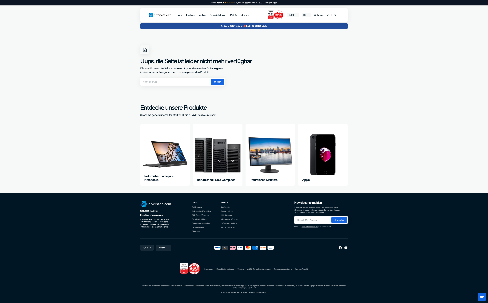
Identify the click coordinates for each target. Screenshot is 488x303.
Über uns (196, 231)
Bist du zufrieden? (228, 227)
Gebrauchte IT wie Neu (201, 211)
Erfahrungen (197, 207)
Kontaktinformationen (225, 269)
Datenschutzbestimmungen (309, 226)
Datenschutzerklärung (283, 269)
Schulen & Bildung (199, 219)
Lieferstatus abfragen (229, 223)
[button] (319, 15)
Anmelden (339, 220)
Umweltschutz (198, 227)
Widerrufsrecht (301, 269)
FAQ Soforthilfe (227, 211)
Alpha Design (262, 292)
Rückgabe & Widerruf (229, 219)
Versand (241, 269)
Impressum (209, 269)
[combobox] (182, 82)
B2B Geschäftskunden (201, 215)
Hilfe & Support (227, 215)
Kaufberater (225, 207)
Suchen (217, 81)
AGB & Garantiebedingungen (259, 269)
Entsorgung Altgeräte (201, 223)
